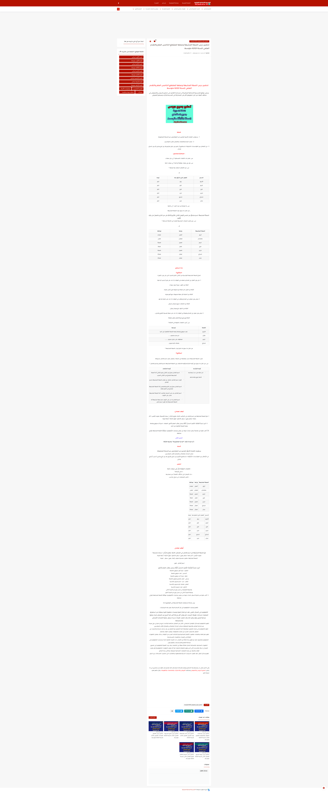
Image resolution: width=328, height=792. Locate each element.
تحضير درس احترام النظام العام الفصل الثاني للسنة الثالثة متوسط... (187, 756)
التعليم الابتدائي (207, 9)
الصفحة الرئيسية (186, 3)
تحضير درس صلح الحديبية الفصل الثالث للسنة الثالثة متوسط (171, 735)
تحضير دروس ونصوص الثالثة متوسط (199, 41)
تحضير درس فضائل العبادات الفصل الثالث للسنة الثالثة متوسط (157, 735)
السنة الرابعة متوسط (136, 85)
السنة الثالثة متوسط (136, 67)
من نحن (164, 3)
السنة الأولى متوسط (136, 60)
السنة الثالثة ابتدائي (137, 64)
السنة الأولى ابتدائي (137, 57)
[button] (199, 711)
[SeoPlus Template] (209, 790)
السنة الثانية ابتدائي (137, 71)
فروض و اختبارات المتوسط (152, 9)
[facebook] (118, 3)
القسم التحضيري (137, 88)
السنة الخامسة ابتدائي (136, 78)
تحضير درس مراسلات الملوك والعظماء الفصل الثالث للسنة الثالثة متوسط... (202, 736)
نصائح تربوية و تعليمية (128, 92)
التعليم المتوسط (166, 9)
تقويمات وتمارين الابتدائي (179, 9)
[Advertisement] (164, 25)
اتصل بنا (157, 3)
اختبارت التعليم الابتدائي (194, 9)
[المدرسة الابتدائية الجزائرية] (202, 3)
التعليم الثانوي (138, 9)
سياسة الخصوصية (174, 3)
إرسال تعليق (203, 770)
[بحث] (118, 9)
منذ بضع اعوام (205, 731)
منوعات (140, 92)
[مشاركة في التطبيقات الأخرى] (172, 711)
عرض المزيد (152, 717)
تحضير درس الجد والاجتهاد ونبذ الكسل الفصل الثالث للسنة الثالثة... (186, 735)
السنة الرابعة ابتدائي (137, 81)
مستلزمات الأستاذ (125, 88)
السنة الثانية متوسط (137, 74)
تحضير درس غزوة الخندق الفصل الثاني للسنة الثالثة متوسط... (202, 756)
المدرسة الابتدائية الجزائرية (188, 789)
